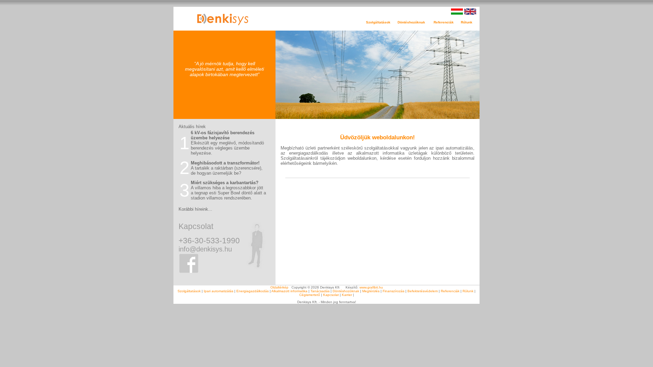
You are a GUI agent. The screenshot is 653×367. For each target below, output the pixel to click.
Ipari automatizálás (218, 291)
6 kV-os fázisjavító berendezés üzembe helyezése (222, 135)
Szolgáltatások (189, 291)
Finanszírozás (393, 291)
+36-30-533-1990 (209, 240)
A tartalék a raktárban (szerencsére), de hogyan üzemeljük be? (227, 170)
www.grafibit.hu (371, 287)
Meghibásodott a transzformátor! (225, 162)
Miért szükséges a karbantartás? (224, 182)
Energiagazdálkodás (252, 291)
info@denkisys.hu (205, 249)
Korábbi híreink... (195, 209)
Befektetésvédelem (422, 291)
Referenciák (447, 22)
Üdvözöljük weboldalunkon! (377, 137)
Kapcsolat (196, 226)
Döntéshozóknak (346, 291)
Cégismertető (309, 295)
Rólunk (468, 291)
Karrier (347, 295)
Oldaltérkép (279, 287)
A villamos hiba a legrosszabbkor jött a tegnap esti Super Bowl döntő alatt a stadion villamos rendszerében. (228, 192)
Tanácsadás (320, 291)
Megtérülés (371, 291)
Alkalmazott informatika (289, 291)
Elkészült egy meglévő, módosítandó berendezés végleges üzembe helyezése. (227, 148)
